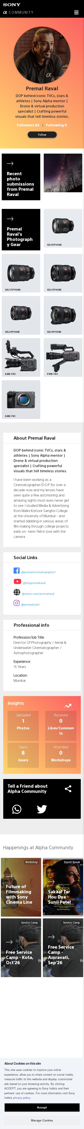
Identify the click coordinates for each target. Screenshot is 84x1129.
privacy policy (21, 1098)
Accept (42, 1107)
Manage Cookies (42, 1120)
